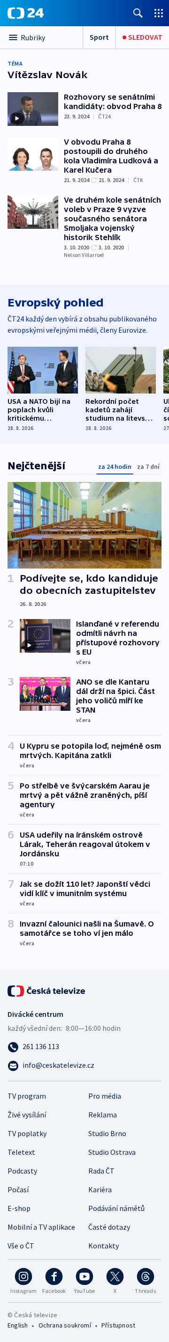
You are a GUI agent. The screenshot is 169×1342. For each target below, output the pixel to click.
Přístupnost (118, 1325)
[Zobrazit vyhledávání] (138, 13)
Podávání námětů (116, 1208)
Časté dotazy (109, 1227)
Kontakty (103, 1245)
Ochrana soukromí (64, 1325)
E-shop (19, 1208)
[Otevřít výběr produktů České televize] (158, 13)
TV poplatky (27, 1133)
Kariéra (100, 1189)
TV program (27, 1096)
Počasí (18, 1189)
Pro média (104, 1096)
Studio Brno (107, 1133)
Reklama (102, 1114)
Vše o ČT (21, 1245)
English (18, 1325)
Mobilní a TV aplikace (41, 1227)
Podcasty (22, 1170)
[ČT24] (26, 13)
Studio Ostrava (112, 1152)
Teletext (21, 1152)
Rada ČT (101, 1170)
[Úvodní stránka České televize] (47, 990)
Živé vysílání (27, 1114)
